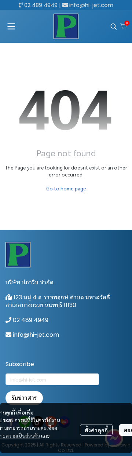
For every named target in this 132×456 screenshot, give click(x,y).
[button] (114, 26)
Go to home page (66, 188)
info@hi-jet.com (91, 5)
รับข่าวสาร (24, 398)
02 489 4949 (41, 5)
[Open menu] (11, 26)
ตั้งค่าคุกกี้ (96, 430)
